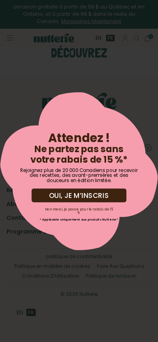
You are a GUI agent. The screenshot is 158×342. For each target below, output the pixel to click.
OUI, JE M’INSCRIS (79, 195)
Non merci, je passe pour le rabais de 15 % (79, 210)
